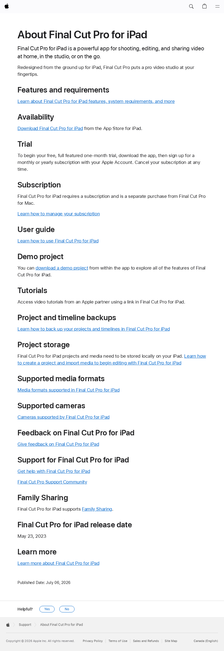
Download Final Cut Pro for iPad (50, 128)
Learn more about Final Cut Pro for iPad (58, 563)
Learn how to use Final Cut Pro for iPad (57, 241)
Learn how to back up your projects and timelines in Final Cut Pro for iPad (93, 329)
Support (25, 625)
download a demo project (62, 268)
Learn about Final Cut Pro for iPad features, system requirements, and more (96, 101)
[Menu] (217, 6)
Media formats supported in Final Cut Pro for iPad (68, 390)
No (67, 609)
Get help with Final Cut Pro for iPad (53, 471)
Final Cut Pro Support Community (52, 482)
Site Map (171, 641)
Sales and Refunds (146, 641)
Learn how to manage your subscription (58, 213)
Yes (47, 609)
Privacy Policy (93, 641)
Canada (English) (206, 641)
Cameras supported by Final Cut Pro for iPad (63, 417)
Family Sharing (97, 509)
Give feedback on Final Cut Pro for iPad (58, 444)
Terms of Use (117, 641)
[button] (191, 6)
